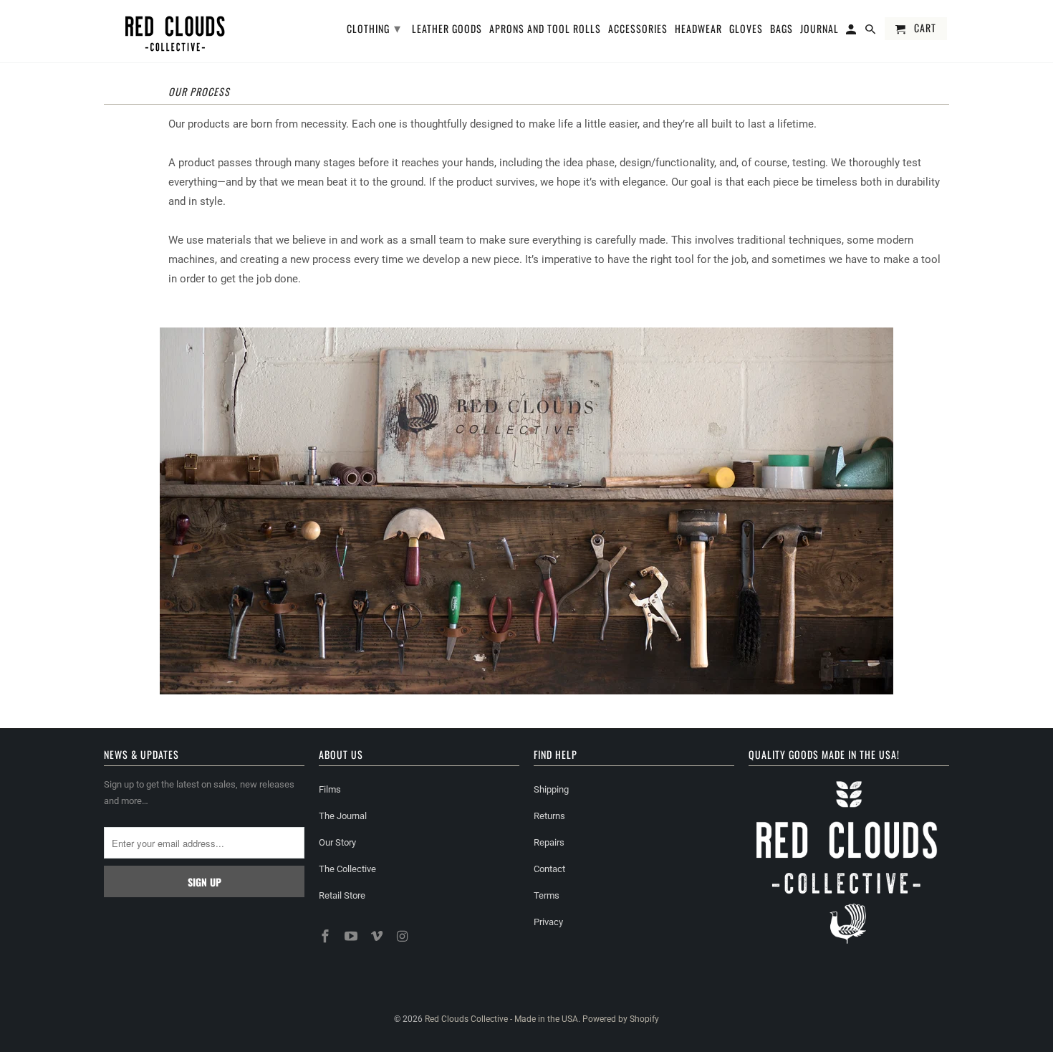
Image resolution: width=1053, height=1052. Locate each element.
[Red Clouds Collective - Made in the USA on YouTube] (352, 936)
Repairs (549, 842)
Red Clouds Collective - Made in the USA (501, 1019)
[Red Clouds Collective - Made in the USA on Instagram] (403, 936)
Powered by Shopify (620, 1019)
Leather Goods (447, 29)
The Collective (347, 869)
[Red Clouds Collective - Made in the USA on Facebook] (327, 936)
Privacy (548, 922)
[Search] (871, 31)
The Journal (343, 815)
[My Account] (852, 31)
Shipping (551, 789)
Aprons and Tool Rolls (545, 29)
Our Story (337, 842)
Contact (549, 869)
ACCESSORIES (638, 29)
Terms (546, 895)
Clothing (374, 27)
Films (330, 789)
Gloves (746, 29)
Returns (549, 815)
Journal (819, 29)
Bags (781, 29)
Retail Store (342, 895)
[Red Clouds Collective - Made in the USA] (175, 31)
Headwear (698, 29)
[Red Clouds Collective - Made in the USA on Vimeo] (378, 936)
